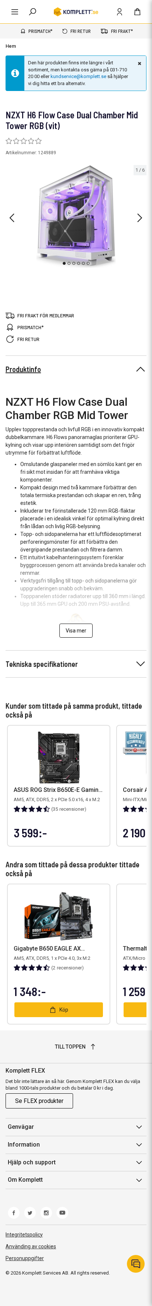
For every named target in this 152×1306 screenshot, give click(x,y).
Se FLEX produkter (39, 1100)
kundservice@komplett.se (78, 76)
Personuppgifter (25, 1258)
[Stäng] (138, 63)
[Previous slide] (11, 218)
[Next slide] (139, 218)
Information (24, 1144)
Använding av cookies (31, 1246)
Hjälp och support (32, 1162)
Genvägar (21, 1126)
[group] (76, 217)
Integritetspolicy (24, 1235)
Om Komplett (25, 1179)
